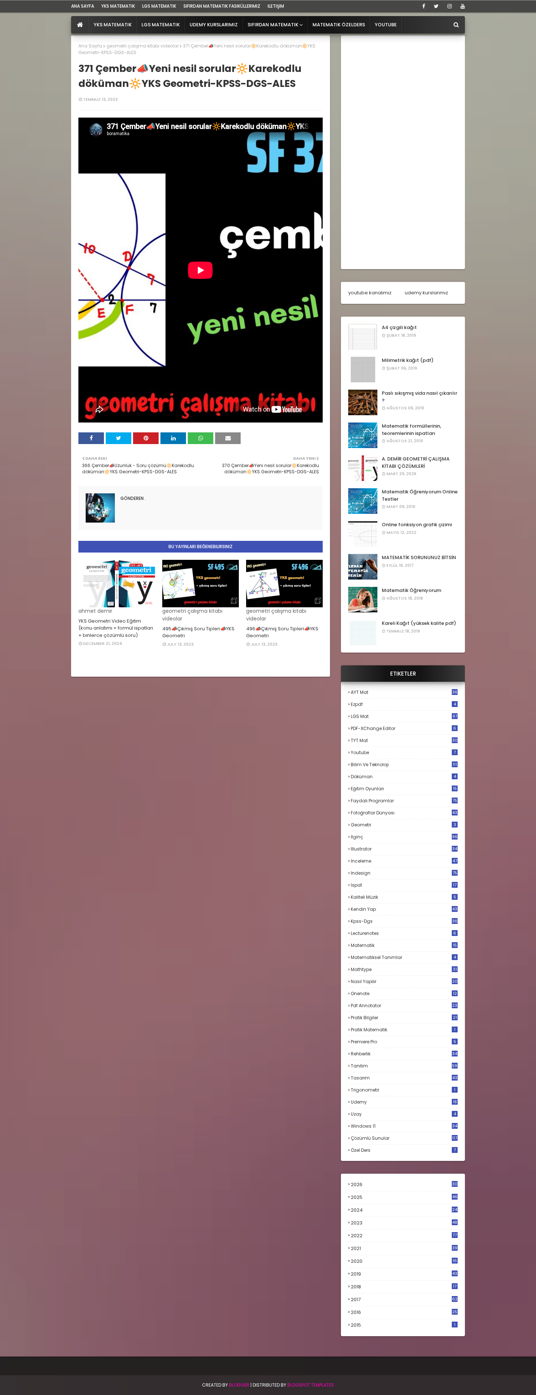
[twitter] (436, 6)
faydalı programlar (404, 801)
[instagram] (449, 6)
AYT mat (404, 692)
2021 (404, 1248)
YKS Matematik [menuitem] (113, 24)
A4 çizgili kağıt (399, 327)
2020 (404, 1261)
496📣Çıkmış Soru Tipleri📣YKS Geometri (282, 632)
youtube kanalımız (370, 292)
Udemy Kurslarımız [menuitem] (214, 24)
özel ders (403, 1150)
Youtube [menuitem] (386, 24)
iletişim (276, 6)
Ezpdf (403, 704)
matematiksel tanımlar (403, 957)
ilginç (404, 837)
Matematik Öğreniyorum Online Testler (420, 495)
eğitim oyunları (404, 789)
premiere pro (403, 1042)
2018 (404, 1287)
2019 (404, 1274)
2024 (404, 1210)
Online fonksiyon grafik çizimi (417, 524)
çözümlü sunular (404, 1138)
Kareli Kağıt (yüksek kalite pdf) (419, 623)
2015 (403, 1325)
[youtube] (461, 6)
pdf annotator (404, 1005)
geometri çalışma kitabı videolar (142, 46)
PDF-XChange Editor (403, 728)
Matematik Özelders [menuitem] (338, 24)
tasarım (404, 1078)
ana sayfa (82, 6)
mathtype (404, 969)
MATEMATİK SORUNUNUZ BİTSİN (419, 557)
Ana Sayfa (90, 46)
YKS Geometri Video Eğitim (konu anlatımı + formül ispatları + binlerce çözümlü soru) (115, 628)
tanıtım (404, 1066)
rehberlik (404, 1054)
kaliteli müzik (403, 897)
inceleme (404, 861)
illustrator (404, 849)
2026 (404, 1184)
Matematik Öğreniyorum (411, 590)
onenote (404, 993)
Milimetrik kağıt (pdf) (408, 360)
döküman (403, 776)
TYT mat (404, 740)
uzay (403, 1114)
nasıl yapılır (404, 981)
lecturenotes (403, 933)
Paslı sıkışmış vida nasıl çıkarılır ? (419, 397)
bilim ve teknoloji (404, 764)
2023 (404, 1223)
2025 (404, 1197)
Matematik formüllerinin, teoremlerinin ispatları (411, 430)
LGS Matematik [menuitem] (160, 24)
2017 (404, 1299)
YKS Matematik (118, 6)
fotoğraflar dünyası (404, 813)
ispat (404, 885)
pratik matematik (403, 1030)
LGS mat (404, 716)
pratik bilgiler (404, 1017)
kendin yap (404, 909)
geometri (403, 825)
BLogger (239, 1385)
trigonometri (403, 1090)
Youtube (403, 752)
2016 (404, 1312)
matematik (404, 945)
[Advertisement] (403, 152)
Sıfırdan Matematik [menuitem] (273, 24)
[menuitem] (80, 25)
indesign (404, 873)
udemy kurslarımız (426, 292)
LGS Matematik (159, 6)
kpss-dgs (404, 921)
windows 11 (404, 1126)
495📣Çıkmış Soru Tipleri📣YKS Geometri (198, 632)
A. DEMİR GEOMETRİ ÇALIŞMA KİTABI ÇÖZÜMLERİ (416, 462)
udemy (404, 1102)
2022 (404, 1235)
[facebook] (424, 6)
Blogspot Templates (310, 1385)
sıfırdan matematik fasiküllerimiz (221, 6)
